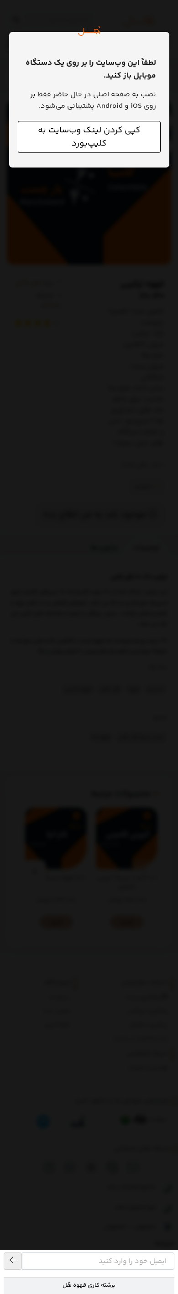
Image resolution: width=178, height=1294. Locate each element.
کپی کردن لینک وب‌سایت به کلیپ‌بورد (89, 137)
